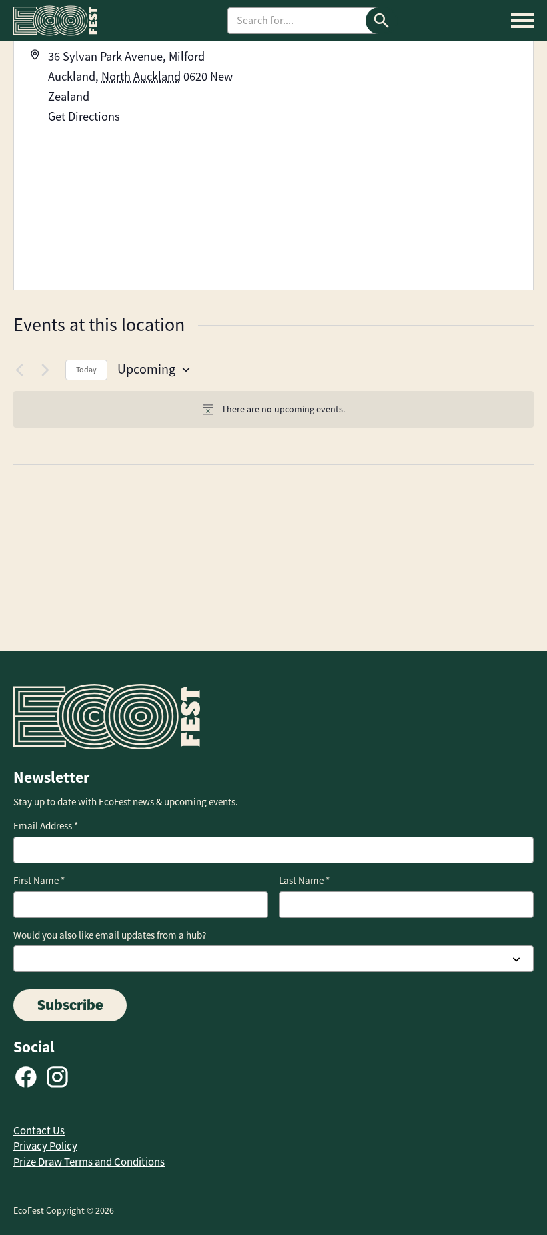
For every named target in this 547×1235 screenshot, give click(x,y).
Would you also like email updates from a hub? (109, 935)
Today (86, 369)
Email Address (45, 826)
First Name (39, 881)
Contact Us (39, 1131)
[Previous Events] (21, 370)
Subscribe (70, 1004)
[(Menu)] (522, 20)
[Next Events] (47, 370)
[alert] (273, 409)
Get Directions (84, 116)
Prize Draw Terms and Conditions (89, 1162)
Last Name (304, 881)
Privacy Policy (45, 1146)
